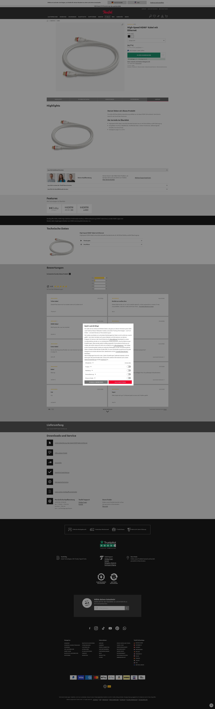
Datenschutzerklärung (90, 359)
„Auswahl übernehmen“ (122, 351)
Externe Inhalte (89, 378)
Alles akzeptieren (120, 382)
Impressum (104, 359)
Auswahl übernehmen (96, 382)
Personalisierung (89, 374)
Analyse (87, 366)
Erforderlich (88, 363)
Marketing (88, 370)
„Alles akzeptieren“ (119, 345)
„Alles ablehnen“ (113, 339)
